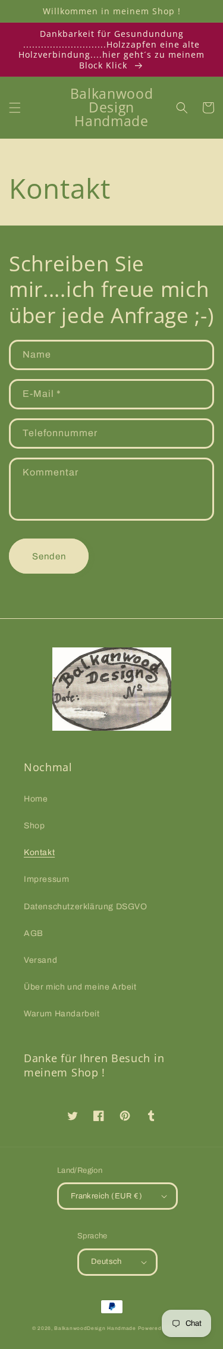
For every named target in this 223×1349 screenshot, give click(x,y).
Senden (49, 556)
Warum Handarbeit (62, 1013)
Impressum (46, 879)
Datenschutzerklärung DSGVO (85, 906)
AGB (33, 933)
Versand (40, 960)
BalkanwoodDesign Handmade (95, 1328)
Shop (34, 825)
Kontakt (39, 852)
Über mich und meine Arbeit (80, 986)
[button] (15, 108)
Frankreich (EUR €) (106, 1196)
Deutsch (106, 1261)
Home (36, 798)
